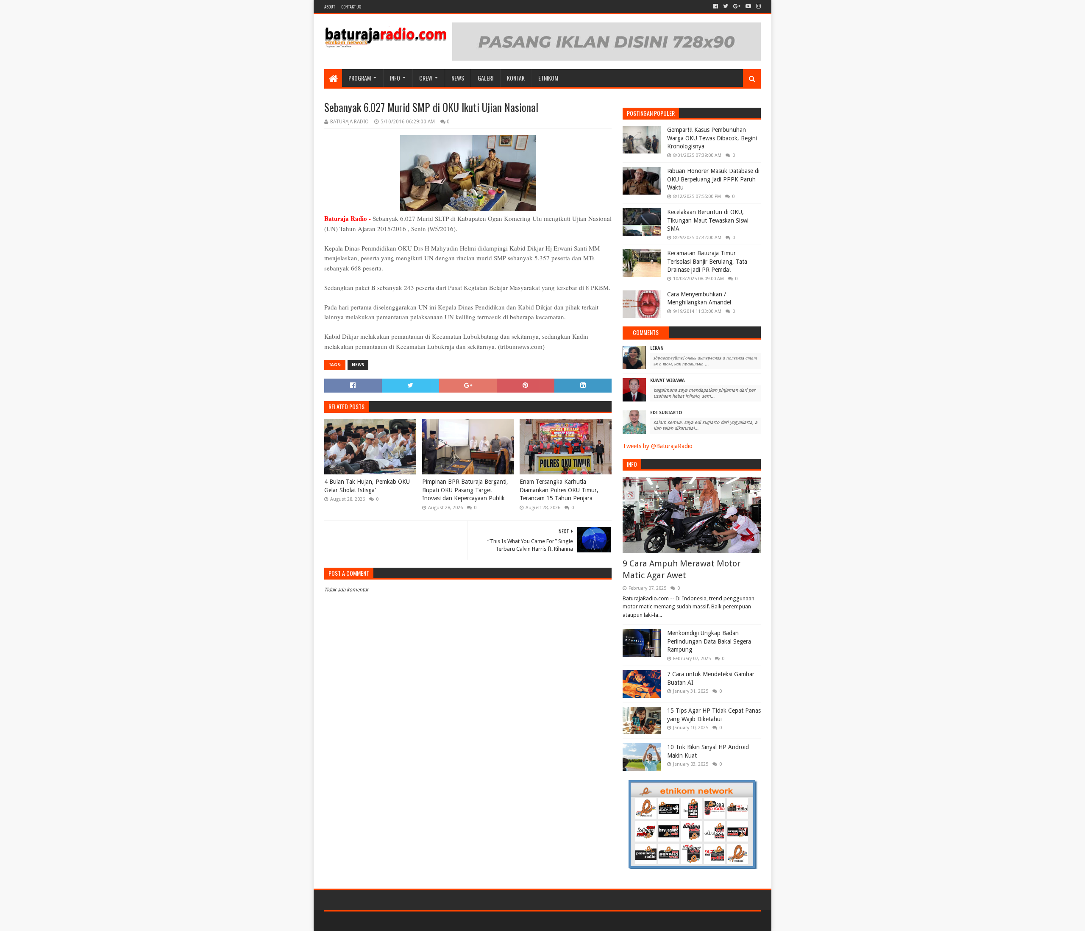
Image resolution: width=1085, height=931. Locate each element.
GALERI (485, 77)
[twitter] (725, 6)
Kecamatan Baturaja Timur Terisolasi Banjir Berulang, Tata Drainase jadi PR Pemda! (707, 261)
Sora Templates (371, 921)
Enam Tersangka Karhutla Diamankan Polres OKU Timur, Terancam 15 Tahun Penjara (559, 490)
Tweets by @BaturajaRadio (658, 446)
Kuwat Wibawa (667, 380)
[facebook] (716, 6)
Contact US (351, 6)
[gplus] (737, 6)
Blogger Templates (420, 921)
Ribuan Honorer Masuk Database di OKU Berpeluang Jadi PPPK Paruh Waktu (713, 179)
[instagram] (757, 6)
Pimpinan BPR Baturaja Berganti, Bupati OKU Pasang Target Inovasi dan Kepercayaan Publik (465, 490)
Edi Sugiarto (666, 412)
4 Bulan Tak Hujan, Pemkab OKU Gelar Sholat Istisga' (367, 485)
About (329, 6)
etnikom (548, 77)
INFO (395, 77)
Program (359, 77)
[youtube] (748, 6)
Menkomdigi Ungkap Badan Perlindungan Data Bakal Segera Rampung (709, 641)
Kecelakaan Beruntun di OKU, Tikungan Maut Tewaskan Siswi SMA (707, 220)
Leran (657, 348)
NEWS (457, 77)
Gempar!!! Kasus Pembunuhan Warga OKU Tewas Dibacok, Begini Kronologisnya (712, 138)
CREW (425, 77)
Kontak (516, 77)
